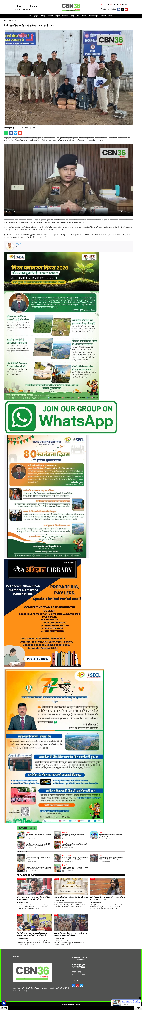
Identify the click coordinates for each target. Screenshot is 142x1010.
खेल (78, 16)
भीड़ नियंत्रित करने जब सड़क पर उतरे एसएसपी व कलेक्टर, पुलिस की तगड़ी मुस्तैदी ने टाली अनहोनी (32, 934)
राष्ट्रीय (58, 16)
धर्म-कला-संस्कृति (93, 16)
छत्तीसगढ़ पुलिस (14, 20)
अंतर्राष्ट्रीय (65, 16)
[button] (30, 6)
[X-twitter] (122, 9)
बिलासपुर (43, 16)
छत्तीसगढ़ (50, 16)
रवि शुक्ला (18, 243)
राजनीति (84, 16)
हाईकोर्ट (110, 16)
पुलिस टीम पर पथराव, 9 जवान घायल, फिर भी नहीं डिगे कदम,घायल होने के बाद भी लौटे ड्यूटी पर (33, 898)
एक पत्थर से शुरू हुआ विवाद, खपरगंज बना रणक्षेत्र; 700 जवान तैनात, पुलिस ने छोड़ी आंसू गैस (71, 934)
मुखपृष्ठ (36, 16)
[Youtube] (126, 9)
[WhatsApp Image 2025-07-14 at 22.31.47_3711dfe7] (61, 434)
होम (30, 16)
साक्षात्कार (103, 16)
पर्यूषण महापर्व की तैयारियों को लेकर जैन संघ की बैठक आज (71, 897)
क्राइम (72, 16)
